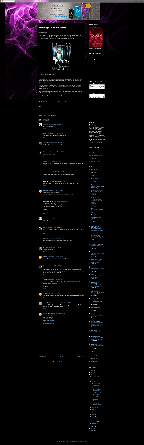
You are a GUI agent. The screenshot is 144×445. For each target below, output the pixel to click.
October (94, 381)
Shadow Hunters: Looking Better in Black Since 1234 (97, 186)
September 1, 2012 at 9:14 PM (53, 161)
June (93, 412)
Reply (44, 128)
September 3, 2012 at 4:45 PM (55, 227)
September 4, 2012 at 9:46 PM (57, 238)
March (94, 418)
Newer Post (42, 356)
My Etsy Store (92, 152)
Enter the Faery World (94, 158)
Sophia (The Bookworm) (49, 302)
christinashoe (46, 152)
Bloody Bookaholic (96, 321)
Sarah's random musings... (95, 299)
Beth (44, 247)
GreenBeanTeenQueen (97, 244)
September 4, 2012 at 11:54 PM (53, 247)
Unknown (45, 190)
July (93, 409)
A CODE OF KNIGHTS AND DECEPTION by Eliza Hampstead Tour (97, 178)
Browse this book (98, 61)
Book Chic (93, 274)
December (95, 376)
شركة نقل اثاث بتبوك (48, 317)
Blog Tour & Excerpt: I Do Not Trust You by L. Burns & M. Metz (97, 238)
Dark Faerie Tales (95, 235)
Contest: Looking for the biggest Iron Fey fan (96, 389)
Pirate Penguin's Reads (97, 313)
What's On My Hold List (96, 171)
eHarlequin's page (48, 101)
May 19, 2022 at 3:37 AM (59, 313)
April (93, 416)
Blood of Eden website (95, 161)
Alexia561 (45, 142)
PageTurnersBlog (95, 291)
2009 (92, 430)
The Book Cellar (95, 198)
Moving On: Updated (95, 309)
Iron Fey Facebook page (95, 155)
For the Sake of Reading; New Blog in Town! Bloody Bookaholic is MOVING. (97, 324)
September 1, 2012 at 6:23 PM (57, 152)
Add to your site (98, 62)
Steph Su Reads (95, 336)
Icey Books (94, 361)
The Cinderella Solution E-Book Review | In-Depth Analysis (97, 201)
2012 (92, 374)
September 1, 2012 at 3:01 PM (55, 124)
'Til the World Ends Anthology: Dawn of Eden (96, 398)
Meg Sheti (45, 124)
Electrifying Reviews (96, 355)
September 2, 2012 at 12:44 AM (57, 181)
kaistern (45, 256)
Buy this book (98, 63)
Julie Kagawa (94, 125)
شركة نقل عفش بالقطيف (49, 321)
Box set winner (96, 385)
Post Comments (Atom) (64, 361)
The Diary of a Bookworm (94, 282)
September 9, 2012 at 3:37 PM (63, 302)
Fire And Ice (94, 175)
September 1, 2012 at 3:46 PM (55, 133)
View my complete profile (95, 142)
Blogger (86, 441)
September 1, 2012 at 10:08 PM (57, 172)
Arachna (45, 227)
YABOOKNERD (95, 169)
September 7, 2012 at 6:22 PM (54, 265)
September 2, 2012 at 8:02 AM (61, 201)
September (95, 383)
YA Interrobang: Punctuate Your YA (96, 227)
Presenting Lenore (96, 251)
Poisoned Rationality (96, 267)
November (95, 379)
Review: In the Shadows (96, 331)
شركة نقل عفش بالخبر (48, 318)
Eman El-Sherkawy (48, 313)
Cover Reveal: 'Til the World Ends (96, 393)
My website (92, 150)
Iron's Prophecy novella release (96, 403)
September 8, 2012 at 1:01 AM (54, 279)
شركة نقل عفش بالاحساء (49, 320)
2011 (92, 426)
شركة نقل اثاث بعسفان (48, 315)
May (93, 414)
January (94, 423)
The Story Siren (95, 358)
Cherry (44, 265)
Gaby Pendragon (47, 218)
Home (61, 356)
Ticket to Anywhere (96, 351)
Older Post (80, 356)
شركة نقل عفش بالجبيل (48, 323)
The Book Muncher (96, 344)
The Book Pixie (95, 330)
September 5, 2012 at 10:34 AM (55, 256)
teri (43, 293)
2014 (92, 370)
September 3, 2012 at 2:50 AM (59, 218)
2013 (92, 372)
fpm (77, 441)
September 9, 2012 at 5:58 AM (52, 293)
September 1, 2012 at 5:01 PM (55, 142)
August (94, 407)
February (94, 421)
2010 (92, 428)
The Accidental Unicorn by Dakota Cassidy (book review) (97, 211)
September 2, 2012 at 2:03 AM (55, 190)
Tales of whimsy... (96, 307)
